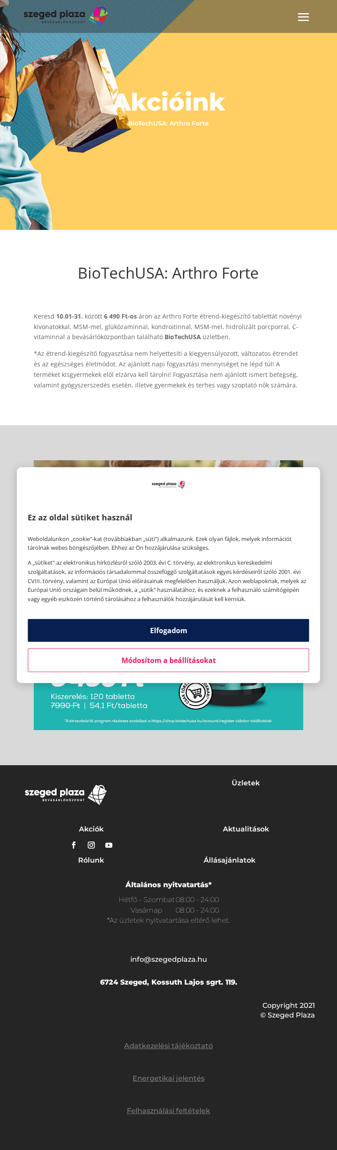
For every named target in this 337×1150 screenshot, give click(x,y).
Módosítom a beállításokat (169, 660)
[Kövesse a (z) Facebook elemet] (74, 845)
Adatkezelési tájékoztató (168, 1046)
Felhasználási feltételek (168, 1111)
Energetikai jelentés (168, 1078)
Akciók (91, 829)
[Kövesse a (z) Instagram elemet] (91, 845)
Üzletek (246, 783)
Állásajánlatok (229, 860)
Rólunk (91, 860)
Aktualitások (246, 829)
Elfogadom (168, 630)
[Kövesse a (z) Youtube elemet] (109, 845)
